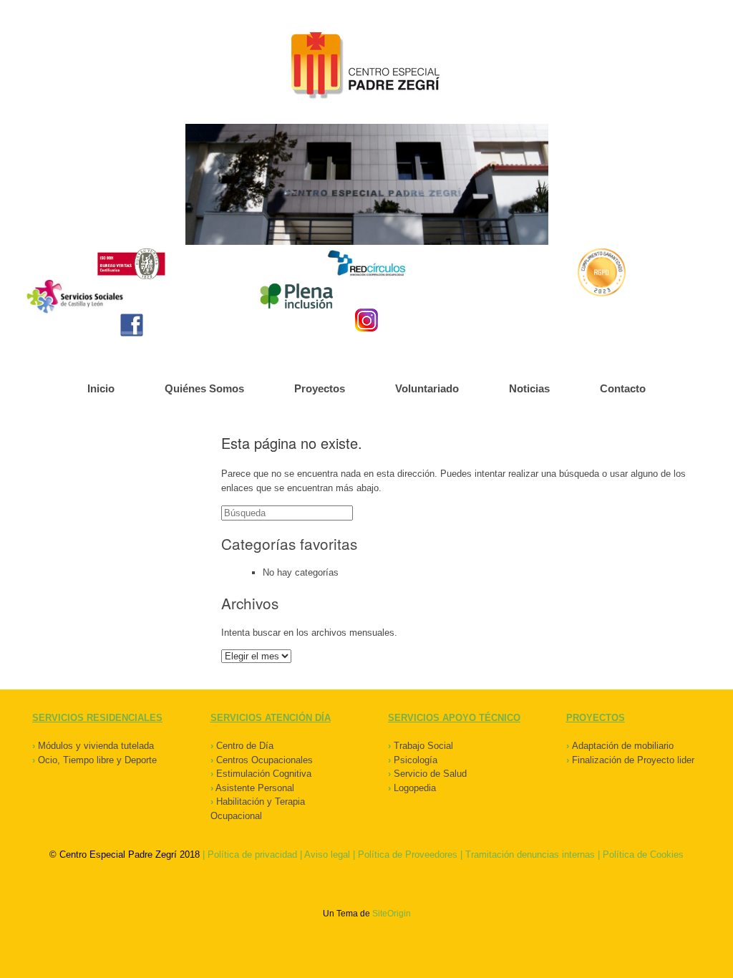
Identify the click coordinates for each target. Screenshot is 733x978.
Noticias (529, 388)
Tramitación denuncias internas (530, 854)
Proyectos (319, 388)
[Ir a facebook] (131, 325)
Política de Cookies (643, 854)
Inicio (101, 388)
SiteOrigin (391, 913)
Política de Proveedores (407, 854)
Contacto (623, 388)
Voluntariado (427, 388)
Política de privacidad (252, 854)
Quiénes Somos (204, 388)
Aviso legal (327, 854)
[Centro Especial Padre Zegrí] (366, 67)
